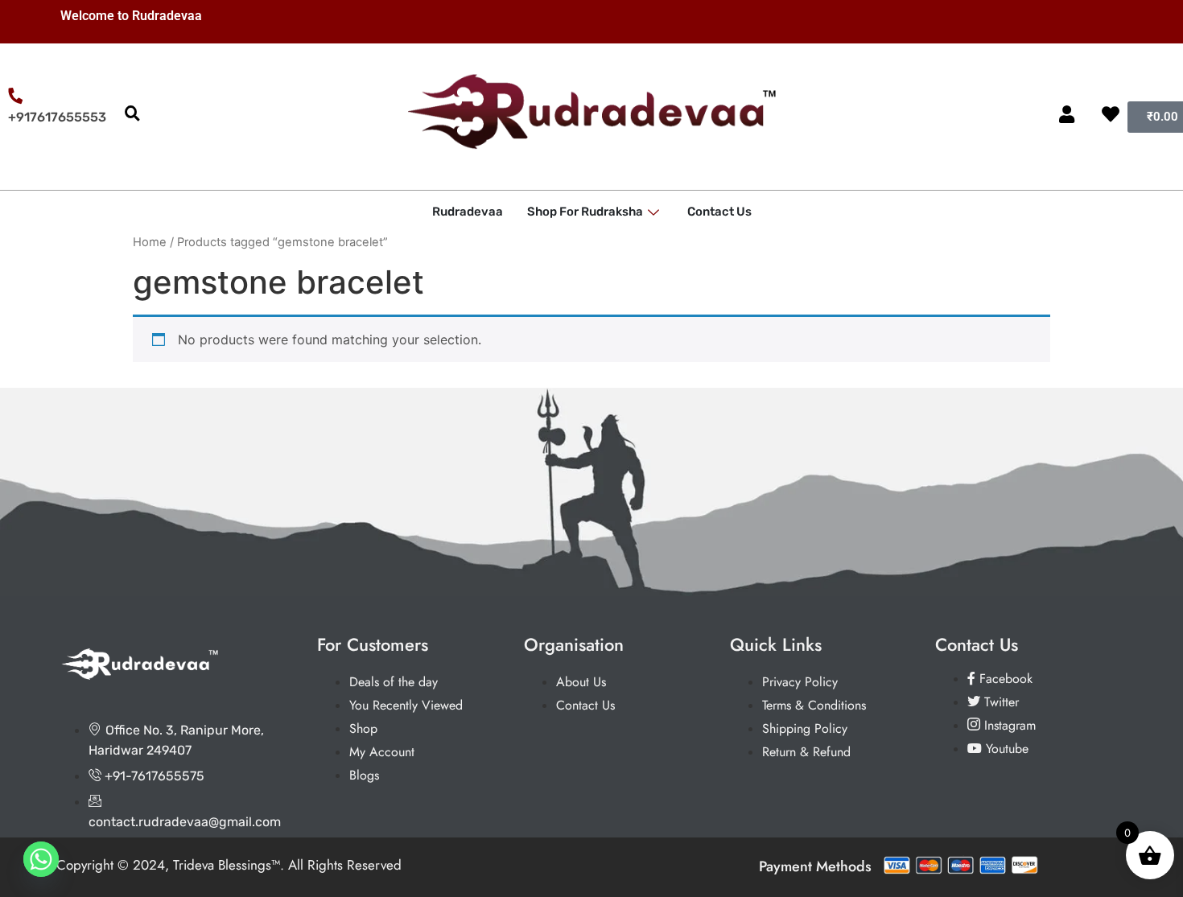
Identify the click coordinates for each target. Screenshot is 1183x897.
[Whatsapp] (41, 859)
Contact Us (719, 211)
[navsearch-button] (132, 114)
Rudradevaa (467, 211)
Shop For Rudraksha (585, 211)
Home (150, 242)
